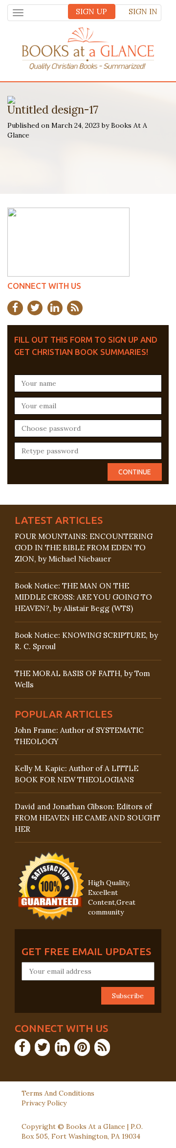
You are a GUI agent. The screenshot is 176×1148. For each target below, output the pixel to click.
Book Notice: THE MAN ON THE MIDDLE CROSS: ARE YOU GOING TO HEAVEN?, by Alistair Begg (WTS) (83, 597)
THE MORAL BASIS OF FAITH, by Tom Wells (82, 679)
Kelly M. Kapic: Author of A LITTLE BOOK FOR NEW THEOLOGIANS (76, 774)
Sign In (143, 11)
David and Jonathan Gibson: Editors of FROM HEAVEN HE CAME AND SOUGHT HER (87, 818)
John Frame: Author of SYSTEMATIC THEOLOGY (79, 736)
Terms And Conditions (58, 1093)
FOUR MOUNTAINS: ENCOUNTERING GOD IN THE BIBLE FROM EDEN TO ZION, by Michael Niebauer (84, 547)
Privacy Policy (44, 1103)
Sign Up (91, 11)
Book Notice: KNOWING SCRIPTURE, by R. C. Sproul (86, 641)
